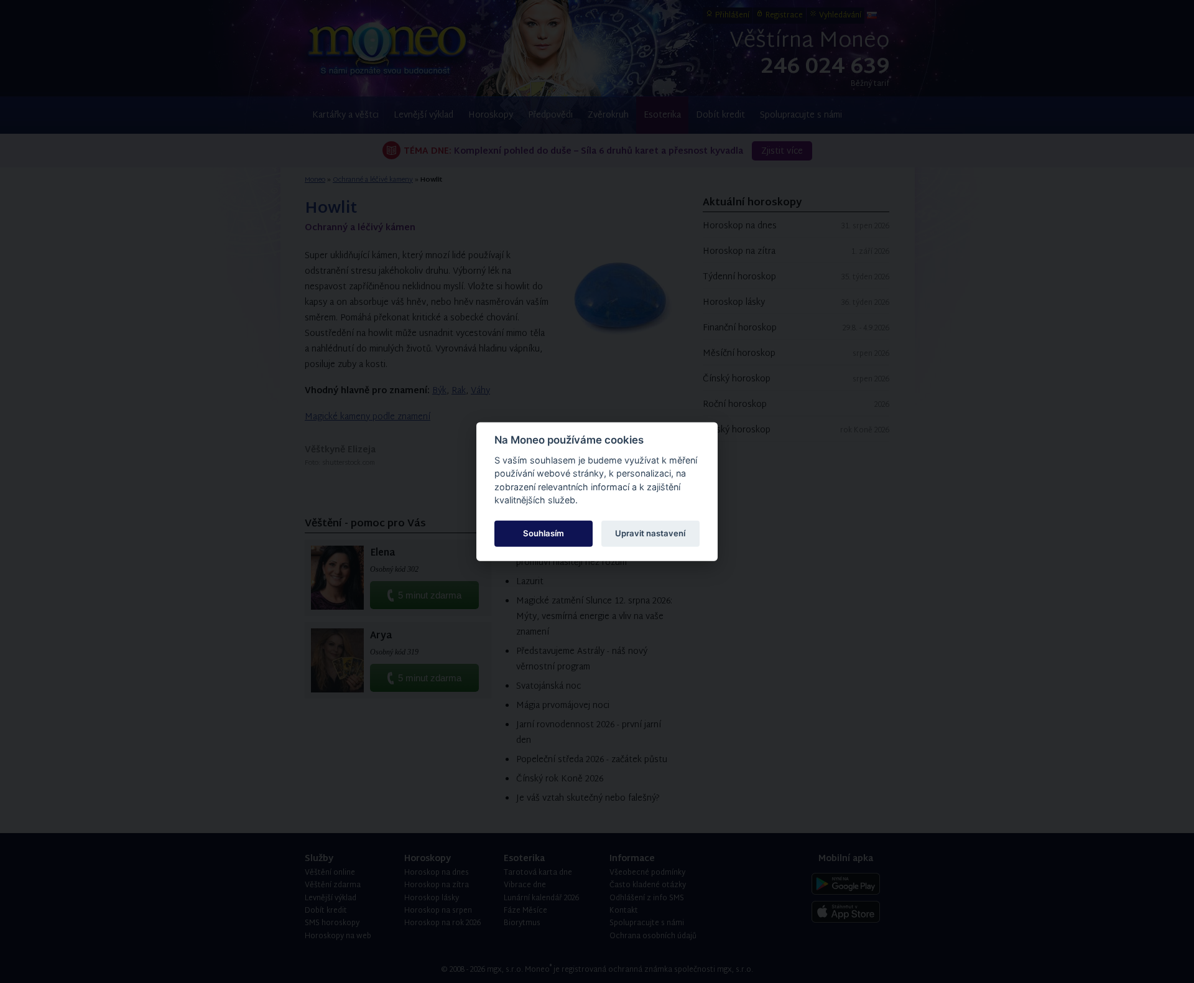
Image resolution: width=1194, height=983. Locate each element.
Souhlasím (543, 533)
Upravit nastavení (650, 533)
